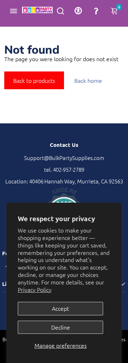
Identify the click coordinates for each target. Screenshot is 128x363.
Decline (60, 327)
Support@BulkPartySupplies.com (64, 157)
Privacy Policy (35, 289)
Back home (88, 80)
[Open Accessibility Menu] (78, 10)
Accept (60, 308)
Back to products (34, 80)
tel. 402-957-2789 (64, 169)
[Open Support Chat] (96, 10)
